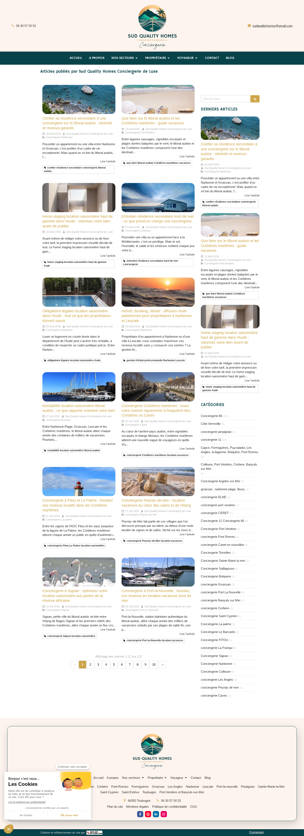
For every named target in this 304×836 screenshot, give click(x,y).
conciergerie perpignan (216, 431)
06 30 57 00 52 (26, 25)
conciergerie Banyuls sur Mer (221, 600)
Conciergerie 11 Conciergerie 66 (222, 520)
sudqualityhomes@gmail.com (273, 25)
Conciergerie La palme (216, 624)
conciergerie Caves (214, 695)
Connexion (256, 832)
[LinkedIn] (156, 814)
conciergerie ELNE (213, 497)
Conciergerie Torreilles (216, 552)
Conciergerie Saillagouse (217, 568)
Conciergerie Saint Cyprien (219, 616)
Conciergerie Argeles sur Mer (220, 481)
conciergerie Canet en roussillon (222, 544)
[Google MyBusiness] (148, 814)
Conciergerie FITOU (214, 640)
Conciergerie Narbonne (216, 663)
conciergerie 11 (211, 439)
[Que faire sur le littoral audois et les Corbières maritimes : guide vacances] (158, 99)
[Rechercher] (255, 98)
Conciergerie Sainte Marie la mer (223, 560)
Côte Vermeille (210, 423)
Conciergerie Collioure (216, 671)
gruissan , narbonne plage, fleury (223, 489)
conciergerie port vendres (218, 505)
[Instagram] (164, 814)
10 (154, 664)
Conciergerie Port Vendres (218, 529)
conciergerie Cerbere (215, 608)
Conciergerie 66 (211, 416)
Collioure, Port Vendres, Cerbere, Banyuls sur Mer (229, 466)
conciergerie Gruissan (216, 584)
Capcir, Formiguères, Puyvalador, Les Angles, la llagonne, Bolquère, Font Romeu (229, 450)
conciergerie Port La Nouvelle (221, 592)
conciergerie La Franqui (216, 648)
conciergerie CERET (215, 513)
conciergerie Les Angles (217, 679)
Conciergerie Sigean (214, 656)
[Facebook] (140, 814)
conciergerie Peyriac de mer (220, 687)
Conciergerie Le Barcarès (218, 632)
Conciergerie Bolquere (216, 576)
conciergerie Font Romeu (218, 536)
